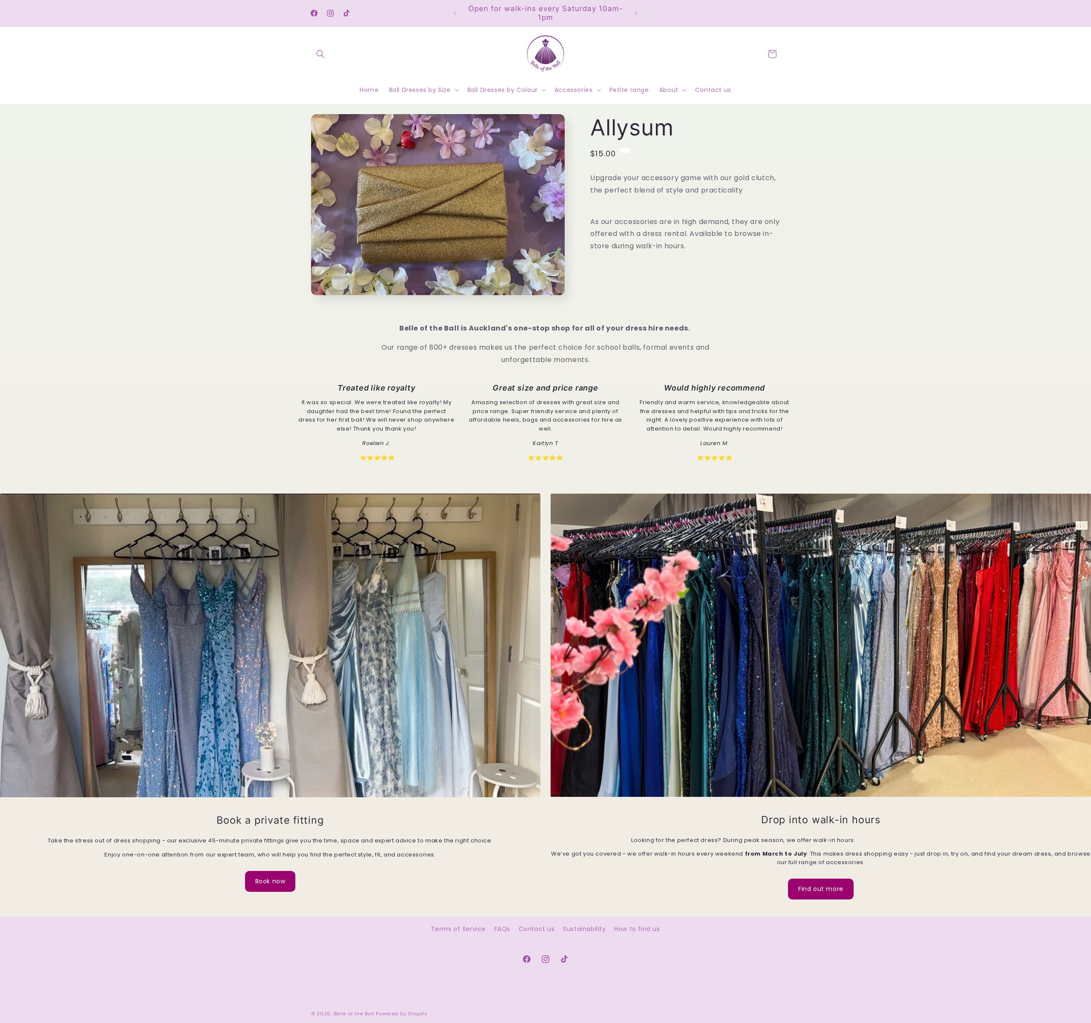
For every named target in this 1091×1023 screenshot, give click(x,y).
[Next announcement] (636, 13)
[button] (320, 54)
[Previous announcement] (454, 13)
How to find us (637, 929)
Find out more (820, 889)
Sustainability (584, 929)
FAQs (502, 929)
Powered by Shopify (401, 1013)
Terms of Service (458, 929)
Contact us (537, 929)
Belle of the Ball (354, 1013)
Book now (270, 881)
